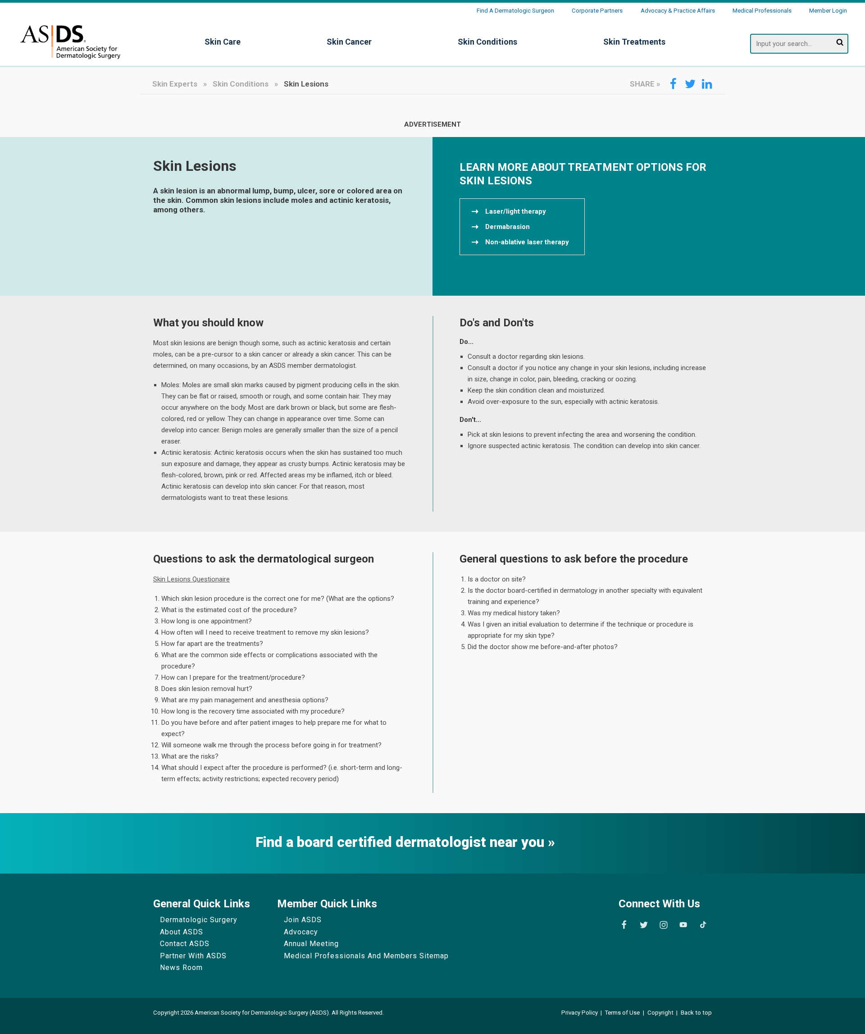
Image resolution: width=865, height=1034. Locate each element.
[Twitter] (644, 925)
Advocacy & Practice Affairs (678, 10)
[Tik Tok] (703, 925)
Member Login (828, 10)
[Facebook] (624, 925)
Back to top (696, 1012)
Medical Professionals (762, 10)
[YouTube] (683, 925)
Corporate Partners (597, 10)
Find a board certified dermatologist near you (401, 843)
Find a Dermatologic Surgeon (515, 10)
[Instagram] (664, 925)
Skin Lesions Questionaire (191, 579)
